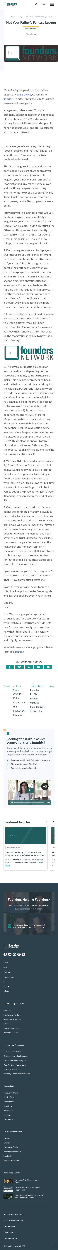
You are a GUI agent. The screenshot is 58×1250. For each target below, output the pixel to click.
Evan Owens (24, 94)
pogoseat (8, 98)
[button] (36, 4)
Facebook (18, 651)
